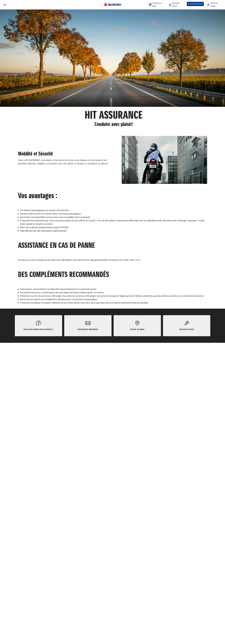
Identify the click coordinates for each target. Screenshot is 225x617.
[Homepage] (112, 4)
